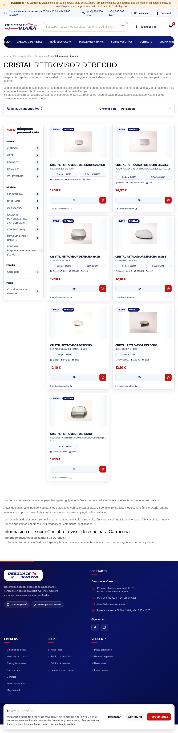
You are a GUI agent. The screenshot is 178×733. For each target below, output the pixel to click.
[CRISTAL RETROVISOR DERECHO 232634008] (78, 142)
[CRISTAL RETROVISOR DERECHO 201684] (143, 233)
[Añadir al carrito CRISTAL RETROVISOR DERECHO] (102, 377)
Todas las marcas (16, 683)
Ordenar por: (107, 108)
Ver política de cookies (63, 724)
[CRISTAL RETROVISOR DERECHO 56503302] (143, 142)
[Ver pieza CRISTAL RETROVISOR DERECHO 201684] (139, 288)
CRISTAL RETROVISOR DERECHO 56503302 (142, 164)
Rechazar (114, 716)
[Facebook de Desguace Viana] (95, 627)
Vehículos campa (60, 41)
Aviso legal (56, 649)
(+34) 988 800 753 (95, 13)
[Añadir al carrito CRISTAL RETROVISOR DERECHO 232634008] (102, 200)
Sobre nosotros (122, 41)
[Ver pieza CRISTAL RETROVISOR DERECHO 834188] (74, 288)
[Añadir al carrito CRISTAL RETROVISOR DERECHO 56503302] (168, 200)
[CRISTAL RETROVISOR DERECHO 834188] (78, 233)
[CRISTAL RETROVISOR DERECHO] (78, 322)
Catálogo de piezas (29, 41)
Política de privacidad (61, 656)
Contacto (146, 41)
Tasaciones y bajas (91, 41)
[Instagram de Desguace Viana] (104, 627)
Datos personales (103, 649)
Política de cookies (60, 663)
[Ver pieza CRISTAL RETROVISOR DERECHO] (74, 377)
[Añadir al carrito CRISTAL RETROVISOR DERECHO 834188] (102, 288)
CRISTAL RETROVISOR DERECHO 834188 (75, 256)
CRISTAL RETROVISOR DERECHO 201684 (140, 256)
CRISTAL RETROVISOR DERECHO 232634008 (77, 164)
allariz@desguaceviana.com (111, 604)
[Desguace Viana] (23, 575)
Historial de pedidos (104, 656)
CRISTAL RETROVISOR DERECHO (71, 345)
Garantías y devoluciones (63, 670)
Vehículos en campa (17, 656)
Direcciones (100, 663)
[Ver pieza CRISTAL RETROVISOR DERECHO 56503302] (139, 200)
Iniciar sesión (101, 670)
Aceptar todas (158, 716)
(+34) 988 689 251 (116, 13)
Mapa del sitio (14, 690)
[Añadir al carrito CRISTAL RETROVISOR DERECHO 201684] (168, 288)
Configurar (135, 716)
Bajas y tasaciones (16, 663)
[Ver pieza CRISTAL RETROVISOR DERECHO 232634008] (74, 200)
